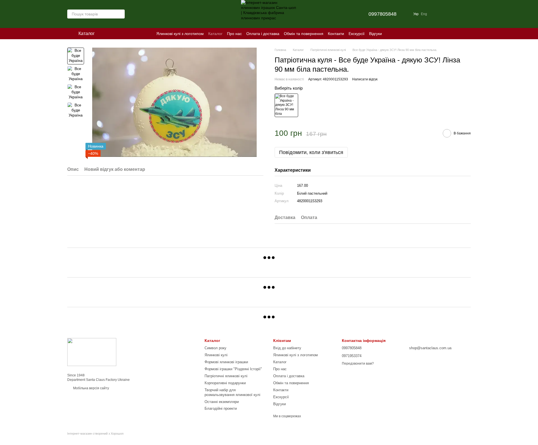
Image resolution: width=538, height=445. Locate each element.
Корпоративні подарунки (225, 383)
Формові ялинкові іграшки (226, 362)
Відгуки (375, 33)
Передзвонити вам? (358, 363)
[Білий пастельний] (286, 105)
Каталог (215, 33)
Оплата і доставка (262, 33)
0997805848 (382, 14)
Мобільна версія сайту (90, 388)
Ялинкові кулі (216, 355)
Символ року (215, 348)
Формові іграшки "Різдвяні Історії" (233, 369)
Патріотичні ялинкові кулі (226, 376)
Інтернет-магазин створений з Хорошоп (95, 433)
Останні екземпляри (222, 402)
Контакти (336, 33)
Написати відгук (364, 79)
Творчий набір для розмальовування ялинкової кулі (232, 392)
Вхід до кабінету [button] (287, 348)
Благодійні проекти (221, 408)
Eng (424, 14)
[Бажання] (437, 14)
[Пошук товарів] (120, 14)
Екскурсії (357, 33)
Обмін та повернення (303, 33)
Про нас (234, 33)
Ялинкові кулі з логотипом (180, 33)
